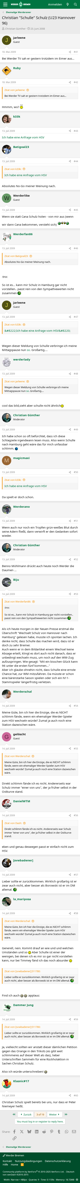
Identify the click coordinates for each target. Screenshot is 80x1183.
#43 (76, 131)
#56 (76, 815)
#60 (76, 1095)
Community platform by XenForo (33, 1171)
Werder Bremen (14, 1155)
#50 (76, 472)
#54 (76, 705)
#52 (76, 559)
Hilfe (5, 1164)
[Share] (69, 52)
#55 (76, 748)
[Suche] (75, 4)
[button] (77, 1179)
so (28, 350)
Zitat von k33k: (12, 169)
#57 (76, 874)
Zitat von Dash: (13, 823)
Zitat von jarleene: (14, 90)
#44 (76, 161)
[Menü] (5, 4)
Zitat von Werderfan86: (17, 601)
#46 (76, 248)
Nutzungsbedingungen (28, 1161)
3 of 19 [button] (40, 1114)
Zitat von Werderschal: (17, 756)
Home (14, 1164)
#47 (76, 316)
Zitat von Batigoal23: (16, 256)
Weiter (53, 1114)
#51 (76, 520)
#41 (76, 52)
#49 (76, 429)
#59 (76, 1019)
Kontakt (7, 1161)
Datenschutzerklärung (58, 1161)
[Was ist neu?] (67, 4)
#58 (76, 913)
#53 (76, 594)
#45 (76, 210)
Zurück (27, 1114)
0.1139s (50, 1179)
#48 (76, 373)
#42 (76, 82)
